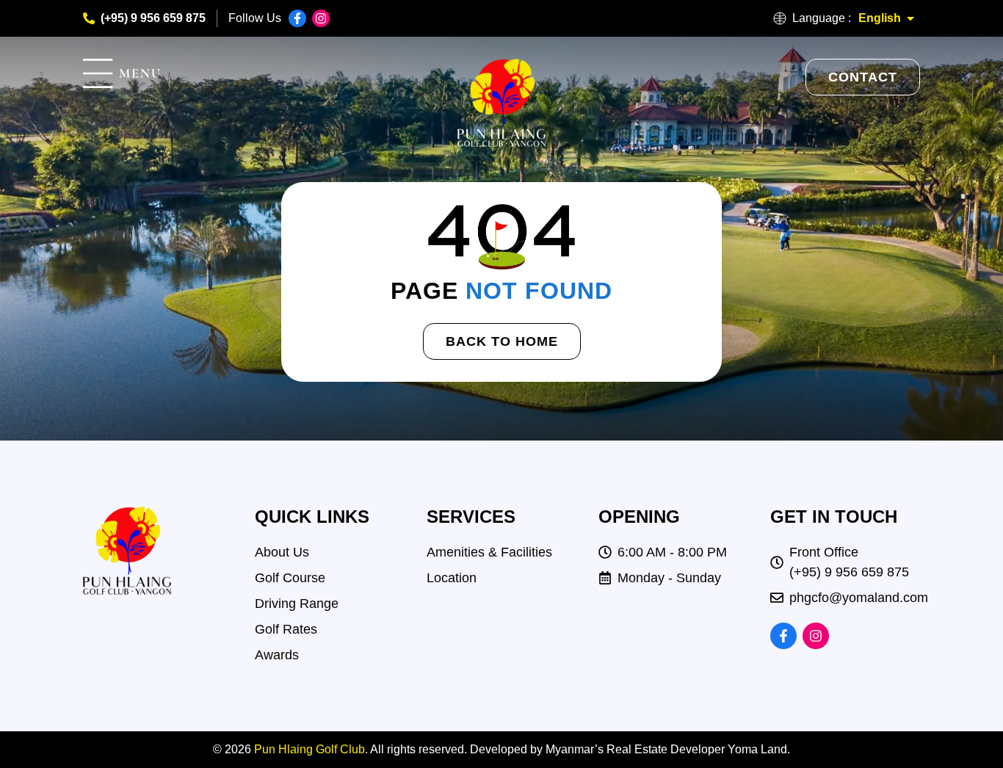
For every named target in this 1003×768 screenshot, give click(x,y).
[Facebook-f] (297, 18)
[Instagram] (321, 18)
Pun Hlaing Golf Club (309, 749)
